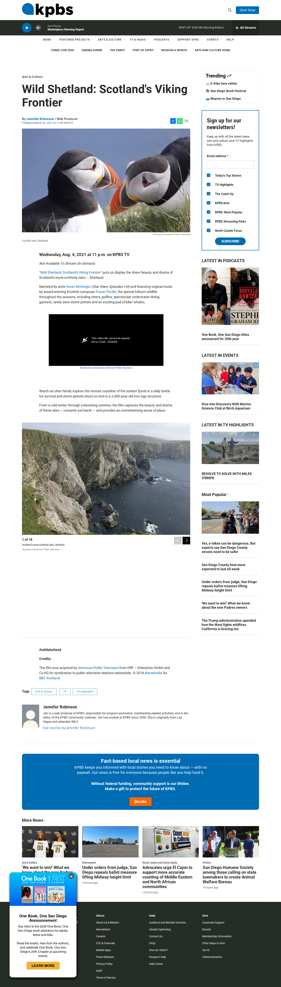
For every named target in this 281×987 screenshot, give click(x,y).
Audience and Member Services (167, 922)
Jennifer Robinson (40, 119)
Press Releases (105, 956)
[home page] (47, 10)
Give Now (247, 10)
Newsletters (103, 929)
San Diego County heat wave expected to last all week (223, 567)
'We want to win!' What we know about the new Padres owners (226, 605)
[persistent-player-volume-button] (38, 28)
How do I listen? (158, 950)
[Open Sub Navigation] (54, 39)
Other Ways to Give (213, 943)
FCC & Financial (105, 943)
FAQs (152, 943)
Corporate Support (213, 922)
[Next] (186, 540)
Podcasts (161, 39)
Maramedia (153, 673)
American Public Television (98, 668)
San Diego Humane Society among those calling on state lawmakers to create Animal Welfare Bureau (229, 874)
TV (65, 691)
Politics (207, 862)
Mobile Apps (103, 950)
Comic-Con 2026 (62, 50)
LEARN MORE (43, 965)
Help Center (156, 963)
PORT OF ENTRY (143, 50)
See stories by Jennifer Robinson (69, 727)
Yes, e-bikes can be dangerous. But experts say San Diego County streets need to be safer (228, 547)
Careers (100, 936)
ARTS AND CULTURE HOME (212, 50)
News (47, 39)
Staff (99, 970)
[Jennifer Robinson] (30, 716)
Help (230, 39)
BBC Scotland (49, 678)
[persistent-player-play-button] (26, 28)
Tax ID (206, 950)
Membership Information (217, 936)
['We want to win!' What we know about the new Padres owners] (50, 841)
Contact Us (155, 936)
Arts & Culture (110, 39)
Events (212, 39)
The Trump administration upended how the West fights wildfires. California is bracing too (229, 624)
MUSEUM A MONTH (174, 50)
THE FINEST (117, 50)
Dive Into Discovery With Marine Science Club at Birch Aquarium (226, 406)
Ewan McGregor (79, 287)
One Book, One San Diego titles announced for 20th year (225, 337)
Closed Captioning (160, 929)
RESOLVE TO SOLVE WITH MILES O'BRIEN (227, 476)
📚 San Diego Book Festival (226, 91)
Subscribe (230, 241)
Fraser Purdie (106, 292)
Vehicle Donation (212, 956)
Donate (140, 801)
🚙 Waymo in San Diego (223, 98)
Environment (89, 862)
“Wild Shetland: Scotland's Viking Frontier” (70, 272)
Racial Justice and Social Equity (159, 862)
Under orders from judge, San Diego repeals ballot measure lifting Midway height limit (229, 586)
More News (32, 820)
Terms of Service (105, 977)
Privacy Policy (104, 963)
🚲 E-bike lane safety (221, 83)
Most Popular (214, 494)
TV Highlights (85, 691)
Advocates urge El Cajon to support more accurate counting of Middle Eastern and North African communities (167, 877)
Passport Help (157, 956)
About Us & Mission (107, 922)
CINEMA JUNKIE (91, 50)
